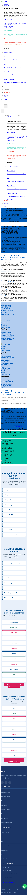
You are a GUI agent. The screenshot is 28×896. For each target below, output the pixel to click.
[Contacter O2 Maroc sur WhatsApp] (24, 886)
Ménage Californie (9, 495)
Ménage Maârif (8, 500)
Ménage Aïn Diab (9, 514)
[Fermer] (2, 111)
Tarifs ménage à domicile (11, 592)
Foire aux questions (10, 597)
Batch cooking (8, 583)
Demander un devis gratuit (7, 426)
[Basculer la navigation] (5, 106)
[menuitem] (6, 4)
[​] (11, 48)
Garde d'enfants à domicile (12, 568)
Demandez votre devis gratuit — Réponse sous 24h (15, 685)
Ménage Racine (9, 519)
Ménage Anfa (8, 490)
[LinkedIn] (9, 782)
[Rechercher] (19, 115)
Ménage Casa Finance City (12, 534)
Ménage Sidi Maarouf (10, 529)
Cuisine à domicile (9, 578)
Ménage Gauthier (9, 524)
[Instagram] (6, 782)
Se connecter (7, 95)
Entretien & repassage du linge (13, 563)
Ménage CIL (8, 509)
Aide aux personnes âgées (12, 573)
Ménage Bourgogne (10, 505)
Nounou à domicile (9, 588)
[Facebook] (2, 782)
